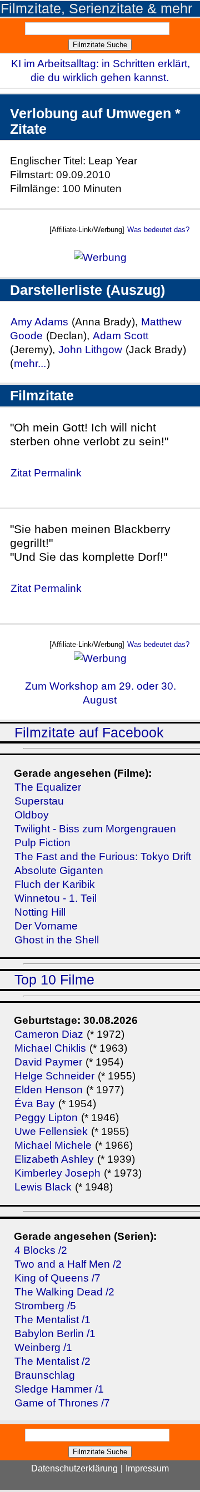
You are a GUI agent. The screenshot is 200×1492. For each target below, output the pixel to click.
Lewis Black (43, 1187)
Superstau (39, 801)
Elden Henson (48, 1090)
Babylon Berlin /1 (55, 1333)
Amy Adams (39, 322)
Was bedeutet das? (158, 229)
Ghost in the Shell (56, 940)
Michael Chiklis (50, 1048)
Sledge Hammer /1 (59, 1389)
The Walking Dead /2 (64, 1292)
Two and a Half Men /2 (68, 1264)
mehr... (30, 363)
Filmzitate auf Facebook (89, 732)
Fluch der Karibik (54, 884)
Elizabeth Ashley (54, 1159)
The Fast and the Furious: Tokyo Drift (102, 856)
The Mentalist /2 (52, 1361)
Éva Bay (34, 1103)
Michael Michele (53, 1145)
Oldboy (31, 815)
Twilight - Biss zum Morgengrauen (95, 829)
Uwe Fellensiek (51, 1131)
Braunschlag (44, 1375)
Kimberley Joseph (57, 1173)
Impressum (147, 1468)
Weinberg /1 (43, 1347)
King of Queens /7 (57, 1278)
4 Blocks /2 (40, 1250)
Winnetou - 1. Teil (55, 898)
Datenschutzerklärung (74, 1468)
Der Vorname (46, 926)
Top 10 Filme (54, 979)
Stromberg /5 (45, 1306)
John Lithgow (90, 349)
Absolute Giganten (58, 870)
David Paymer (48, 1062)
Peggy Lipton (46, 1117)
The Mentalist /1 (52, 1319)
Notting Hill (40, 912)
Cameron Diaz (48, 1034)
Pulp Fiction (42, 842)
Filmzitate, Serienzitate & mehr (96, 8)
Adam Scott (120, 335)
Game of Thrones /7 (62, 1403)
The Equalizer (47, 787)
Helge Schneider (54, 1076)
